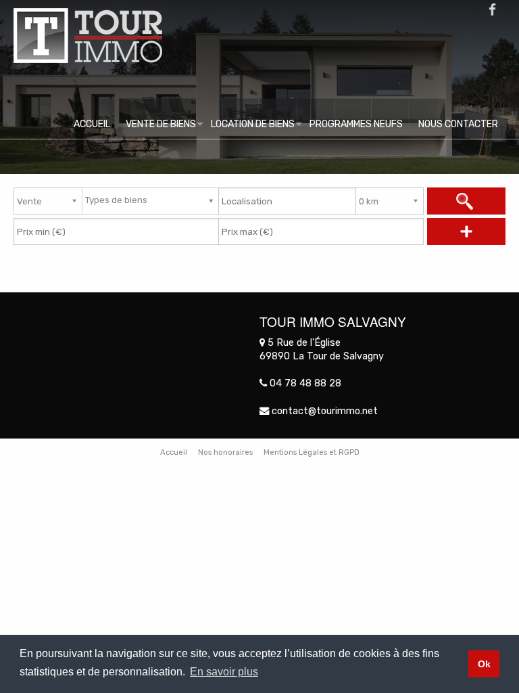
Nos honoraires (225, 452)
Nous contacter (458, 124)
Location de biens (253, 124)
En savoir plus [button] (224, 671)
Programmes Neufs (356, 124)
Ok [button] (484, 663)
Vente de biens (161, 124)
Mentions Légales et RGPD (312, 452)
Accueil (92, 124)
